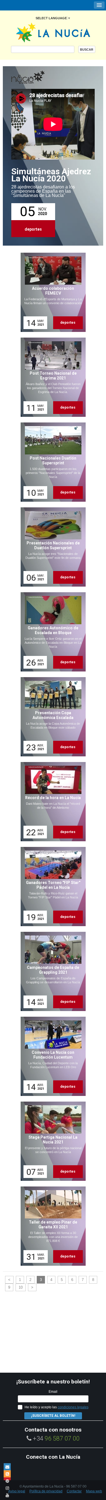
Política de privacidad (45, 1491)
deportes (33, 229)
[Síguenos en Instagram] (7, 1488)
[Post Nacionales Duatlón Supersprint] (51, 462)
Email (53, 1392)
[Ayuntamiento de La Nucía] (53, 32)
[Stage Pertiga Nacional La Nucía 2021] (51, 1141)
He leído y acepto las (56, 1407)
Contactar (74, 1491)
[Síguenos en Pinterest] (7, 1480)
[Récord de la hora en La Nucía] (51, 801)
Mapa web (94, 1491)
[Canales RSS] (7, 1473)
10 (21, 1287)
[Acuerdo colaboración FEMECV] (51, 292)
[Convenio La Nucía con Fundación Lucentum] (51, 1056)
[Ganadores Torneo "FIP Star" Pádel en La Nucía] (51, 886)
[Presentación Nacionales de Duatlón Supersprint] (51, 547)
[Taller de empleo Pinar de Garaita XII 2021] (51, 1226)
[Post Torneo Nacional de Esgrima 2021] (51, 377)
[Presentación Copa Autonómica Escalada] (51, 717)
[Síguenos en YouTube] (7, 1495)
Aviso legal (16, 1491)
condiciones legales (73, 1407)
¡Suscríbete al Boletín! (53, 1416)
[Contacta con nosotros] (7, 1466)
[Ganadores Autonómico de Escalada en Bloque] (51, 632)
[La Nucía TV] (39, 77)
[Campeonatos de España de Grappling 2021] (51, 971)
